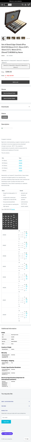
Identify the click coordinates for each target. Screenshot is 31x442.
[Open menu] (2, 4)
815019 (20, 168)
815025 (20, 170)
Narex (3, 55)
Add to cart (15, 82)
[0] (28, 5)
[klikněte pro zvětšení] (26, 231)
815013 (20, 165)
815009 (20, 163)
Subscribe (6, 421)
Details (13, 209)
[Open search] (22, 4)
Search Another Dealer (9, 98)
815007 (20, 160)
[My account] (25, 4)
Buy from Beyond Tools (9, 93)
